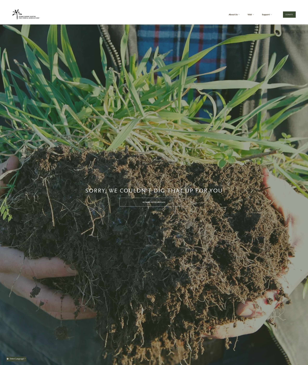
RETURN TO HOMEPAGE (154, 202)
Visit (250, 14)
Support (266, 14)
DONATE (289, 14)
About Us (233, 14)
